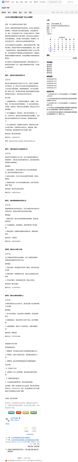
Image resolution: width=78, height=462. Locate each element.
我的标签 (49, 73)
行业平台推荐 (14, 418)
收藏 (34, 444)
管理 (30, 12)
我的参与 (49, 69)
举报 (38, 444)
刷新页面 (30, 446)
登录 (29, 449)
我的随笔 (49, 65)
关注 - (17, 420)
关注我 (18, 412)
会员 (12, 2)
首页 (9, 12)
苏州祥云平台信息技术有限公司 (60, 26)
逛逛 (35, 449)
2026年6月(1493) (52, 83)
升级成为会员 (30, 434)
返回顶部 (36, 446)
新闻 (21, 2)
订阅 (25, 12)
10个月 (53, 28)
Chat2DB (42, 2)
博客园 (4, 12)
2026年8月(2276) (52, 79)
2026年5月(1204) (52, 86)
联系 (20, 12)
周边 (17, 2)
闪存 (30, 2)
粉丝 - (13, 420)
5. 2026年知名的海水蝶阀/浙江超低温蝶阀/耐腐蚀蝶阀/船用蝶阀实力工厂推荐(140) (62, 113)
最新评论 (49, 71)
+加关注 (7, 423)
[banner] (5, 2)
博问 (26, 2)
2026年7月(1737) (52, 81)
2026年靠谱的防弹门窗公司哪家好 (20, 437)
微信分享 (33, 412)
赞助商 (36, 2)
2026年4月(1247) (52, 88)
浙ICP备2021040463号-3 (34, 460)
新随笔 (15, 12)
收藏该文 (25, 412)
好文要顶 (11, 412)
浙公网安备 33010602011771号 (17, 460)
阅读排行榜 (50, 91)
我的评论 (49, 67)
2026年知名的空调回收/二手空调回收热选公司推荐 (25, 440)
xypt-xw (5, 7)
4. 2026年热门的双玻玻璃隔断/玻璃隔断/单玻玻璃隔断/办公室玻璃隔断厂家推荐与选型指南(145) (62, 109)
